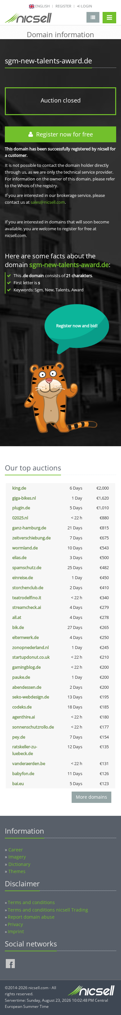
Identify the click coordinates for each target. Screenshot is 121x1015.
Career (15, 850)
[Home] (28, 19)
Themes (16, 871)
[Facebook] (10, 963)
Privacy (15, 924)
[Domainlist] (92, 17)
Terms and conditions (31, 902)
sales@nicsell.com (48, 202)
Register (63, 6)
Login (86, 6)
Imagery (17, 857)
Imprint (16, 931)
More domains (91, 797)
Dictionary (19, 864)
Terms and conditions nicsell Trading (48, 910)
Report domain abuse (31, 917)
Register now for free (63, 134)
